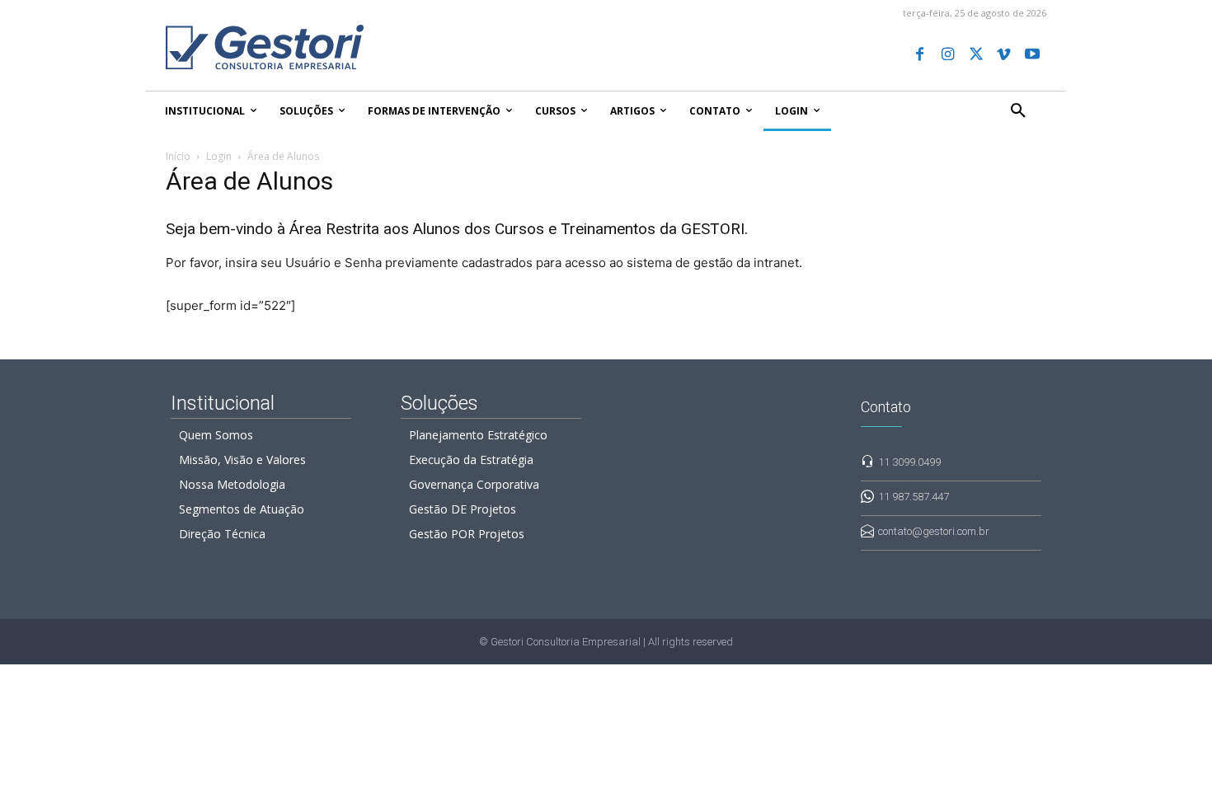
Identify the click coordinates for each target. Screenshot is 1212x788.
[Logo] (312, 47)
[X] (975, 55)
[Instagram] (947, 55)
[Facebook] (919, 55)
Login (219, 156)
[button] (1018, 111)
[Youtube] (1032, 55)
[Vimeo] (1004, 55)
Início (178, 156)
